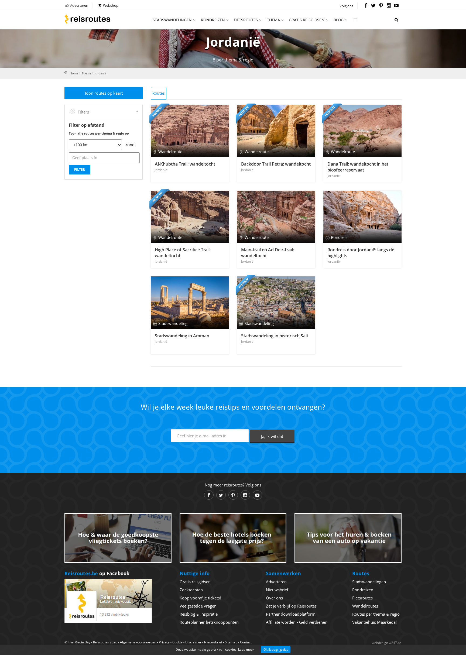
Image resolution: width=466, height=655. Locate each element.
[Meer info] (355, 22)
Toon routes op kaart (103, 93)
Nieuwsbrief (277, 589)
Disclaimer (193, 642)
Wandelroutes (365, 606)
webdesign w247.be (387, 642)
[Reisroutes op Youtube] (396, 6)
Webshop (110, 5)
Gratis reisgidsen (306, 19)
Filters (83, 112)
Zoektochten (191, 589)
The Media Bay (79, 642)
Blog (339, 19)
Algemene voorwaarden (138, 642)
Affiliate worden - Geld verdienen (296, 622)
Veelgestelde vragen (198, 606)
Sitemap (231, 642)
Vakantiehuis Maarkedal (374, 622)
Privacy (164, 642)
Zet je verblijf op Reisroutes (291, 606)
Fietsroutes (246, 19)
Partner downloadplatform (291, 614)
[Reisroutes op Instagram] (388, 6)
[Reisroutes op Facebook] (365, 6)
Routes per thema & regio (376, 614)
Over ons (274, 598)
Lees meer (246, 649)
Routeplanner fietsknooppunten (209, 622)
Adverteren (78, 5)
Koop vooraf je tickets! (200, 598)
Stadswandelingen (172, 19)
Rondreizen (213, 19)
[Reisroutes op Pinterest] (381, 6)
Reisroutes (87, 18)
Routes (158, 93)
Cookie (177, 642)
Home (74, 73)
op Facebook (96, 573)
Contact (246, 642)
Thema (273, 19)
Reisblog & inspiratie (199, 614)
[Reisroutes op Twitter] (373, 6)
